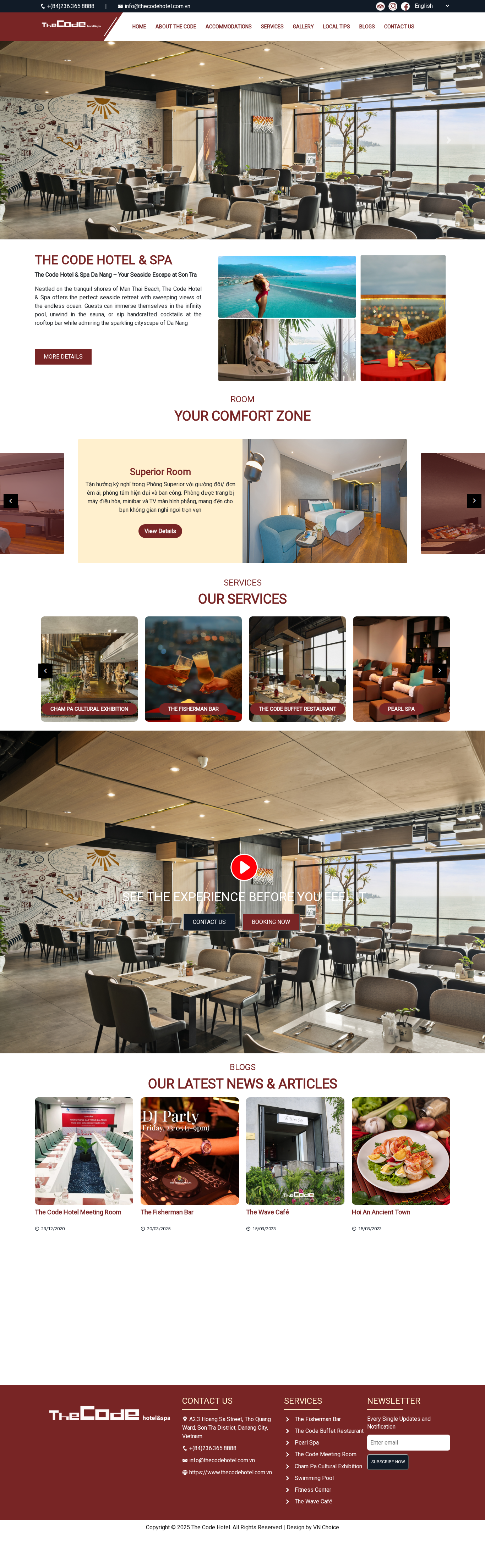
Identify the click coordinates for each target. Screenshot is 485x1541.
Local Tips (336, 26)
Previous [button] (11, 501)
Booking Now (271, 922)
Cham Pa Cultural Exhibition (328, 1466)
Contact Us (209, 922)
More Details (63, 356)
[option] (242, 501)
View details (160, 531)
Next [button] (474, 501)
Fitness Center (313, 1489)
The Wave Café (313, 1501)
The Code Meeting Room (325, 1454)
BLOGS (367, 26)
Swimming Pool (314, 1478)
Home (139, 26)
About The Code (176, 26)
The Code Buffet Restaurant (329, 1431)
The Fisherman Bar (318, 1419)
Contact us (399, 26)
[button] (36, 140)
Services (272, 26)
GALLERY (303, 26)
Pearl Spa (307, 1442)
